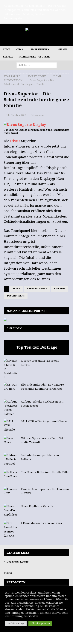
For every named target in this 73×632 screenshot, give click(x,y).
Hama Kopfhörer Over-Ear (38, 506)
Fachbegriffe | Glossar (34, 56)
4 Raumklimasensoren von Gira (41, 523)
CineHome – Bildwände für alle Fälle (45, 472)
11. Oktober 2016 (16, 115)
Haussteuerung (37, 288)
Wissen (62, 49)
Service (8, 56)
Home (6, 49)
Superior (59, 288)
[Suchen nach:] (36, 64)
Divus (15, 141)
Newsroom (37, 115)
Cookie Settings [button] (15, 623)
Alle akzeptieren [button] (40, 623)
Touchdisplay (16, 295)
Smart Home (37, 76)
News (19, 49)
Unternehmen (40, 49)
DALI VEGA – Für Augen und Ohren (44, 421)
